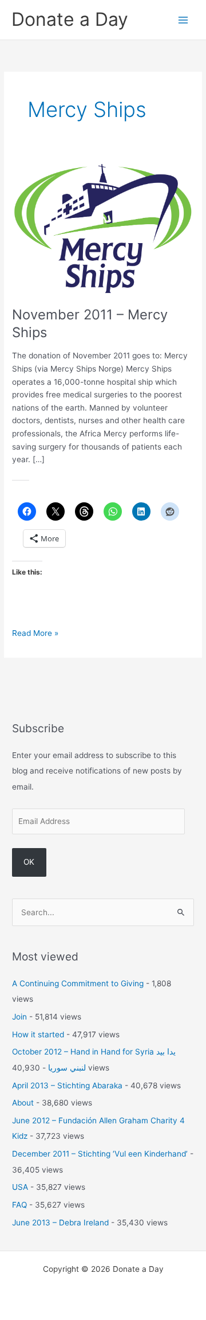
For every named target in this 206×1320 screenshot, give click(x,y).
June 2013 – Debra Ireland (60, 1222)
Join (19, 1016)
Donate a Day (69, 19)
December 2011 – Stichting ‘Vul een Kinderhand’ (100, 1153)
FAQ (19, 1204)
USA (20, 1187)
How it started (38, 1034)
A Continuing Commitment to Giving (78, 983)
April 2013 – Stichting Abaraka (67, 1085)
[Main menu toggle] (183, 20)
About (23, 1102)
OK (28, 861)
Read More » (35, 634)
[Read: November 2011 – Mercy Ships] (103, 227)
